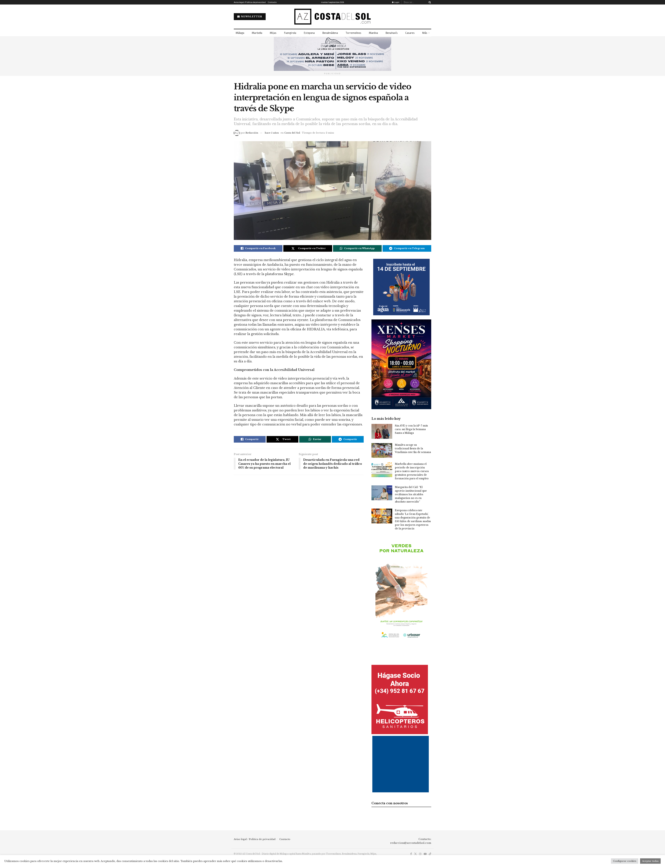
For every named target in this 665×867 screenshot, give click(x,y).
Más (424, 33)
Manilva (373, 33)
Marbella (257, 33)
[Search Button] (429, 2)
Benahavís (391, 33)
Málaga (240, 33)
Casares (410, 33)
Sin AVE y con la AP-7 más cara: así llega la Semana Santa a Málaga (411, 429)
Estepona (309, 33)
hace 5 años (272, 132)
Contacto (272, 2)
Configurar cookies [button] (624, 861)
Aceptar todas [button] (650, 861)
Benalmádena (330, 33)
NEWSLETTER (251, 16)
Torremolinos (353, 33)
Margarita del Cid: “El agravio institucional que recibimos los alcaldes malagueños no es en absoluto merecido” (411, 494)
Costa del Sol (292, 132)
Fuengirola (290, 33)
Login (396, 2)
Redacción (252, 132)
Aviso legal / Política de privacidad (250, 2)
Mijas (273, 33)
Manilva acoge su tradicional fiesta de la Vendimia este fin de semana (413, 448)
